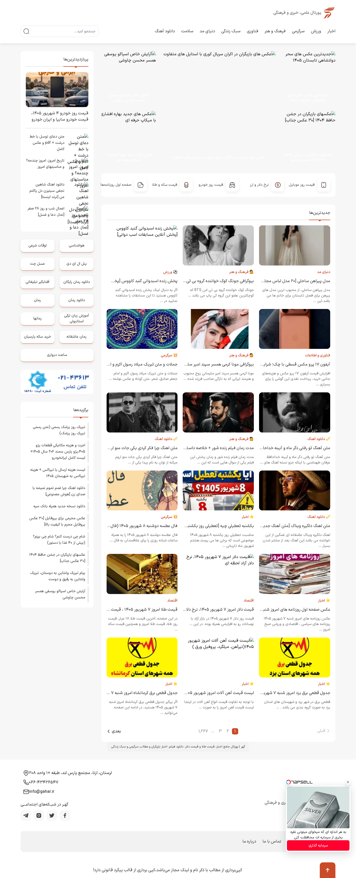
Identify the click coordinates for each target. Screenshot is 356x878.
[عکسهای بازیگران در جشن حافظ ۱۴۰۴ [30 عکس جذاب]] (305, 138)
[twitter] (52, 815)
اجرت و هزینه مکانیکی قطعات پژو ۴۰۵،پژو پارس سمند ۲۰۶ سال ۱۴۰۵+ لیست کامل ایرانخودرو (57, 452)
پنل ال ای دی (76, 264)
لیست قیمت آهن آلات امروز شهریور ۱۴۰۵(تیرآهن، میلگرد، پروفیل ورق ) (193, 693)
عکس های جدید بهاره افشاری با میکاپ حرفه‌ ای (128, 157)
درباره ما (249, 841)
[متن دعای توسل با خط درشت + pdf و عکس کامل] (77, 144)
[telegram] (26, 815)
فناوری (252, 31)
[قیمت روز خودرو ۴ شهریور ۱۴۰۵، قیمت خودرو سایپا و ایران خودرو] (57, 89)
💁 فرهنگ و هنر (241, 272)
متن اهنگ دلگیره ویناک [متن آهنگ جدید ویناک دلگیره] (284, 526)
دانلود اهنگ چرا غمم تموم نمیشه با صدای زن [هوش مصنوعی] (59, 491)
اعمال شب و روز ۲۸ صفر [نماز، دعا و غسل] (46, 212)
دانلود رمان (76, 300)
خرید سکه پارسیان (37, 336)
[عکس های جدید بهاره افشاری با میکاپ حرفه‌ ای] (126, 138)
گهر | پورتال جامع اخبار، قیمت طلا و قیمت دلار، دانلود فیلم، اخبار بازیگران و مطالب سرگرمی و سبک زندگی (178, 746)
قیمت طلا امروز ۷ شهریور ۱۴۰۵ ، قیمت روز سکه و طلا (131, 610)
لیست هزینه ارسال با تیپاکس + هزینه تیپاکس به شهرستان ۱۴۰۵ (57, 473)
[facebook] (65, 815)
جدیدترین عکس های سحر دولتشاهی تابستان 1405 (308, 97)
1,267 (203, 731)
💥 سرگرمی (169, 355)
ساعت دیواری (57, 355)
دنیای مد (207, 31)
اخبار (331, 31)
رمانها (37, 318)
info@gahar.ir (41, 792)
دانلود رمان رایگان (76, 282)
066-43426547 (43, 782)
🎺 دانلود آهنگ (319, 439)
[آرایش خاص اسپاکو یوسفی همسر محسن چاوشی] (128, 78)
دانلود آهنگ (165, 31)
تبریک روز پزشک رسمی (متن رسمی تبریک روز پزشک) (59, 430)
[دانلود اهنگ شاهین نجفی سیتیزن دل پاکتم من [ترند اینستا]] (77, 192)
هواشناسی (76, 245)
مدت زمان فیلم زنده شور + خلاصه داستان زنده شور (210, 448)
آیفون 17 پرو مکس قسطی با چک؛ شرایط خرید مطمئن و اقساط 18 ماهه (269, 364)
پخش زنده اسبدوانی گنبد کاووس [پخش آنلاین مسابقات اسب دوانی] (118, 281)
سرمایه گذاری (318, 845)
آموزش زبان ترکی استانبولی (76, 318)
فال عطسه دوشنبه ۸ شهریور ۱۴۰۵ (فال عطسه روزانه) (132, 526)
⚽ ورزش (170, 272)
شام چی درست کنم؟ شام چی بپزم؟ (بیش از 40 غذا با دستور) (59, 540)
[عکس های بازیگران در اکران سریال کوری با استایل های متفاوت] (213, 108)
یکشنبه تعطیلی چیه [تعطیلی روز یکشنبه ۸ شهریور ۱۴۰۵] (206, 526)
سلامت (187, 31)
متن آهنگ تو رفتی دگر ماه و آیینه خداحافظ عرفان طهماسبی (280, 448)
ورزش (316, 31)
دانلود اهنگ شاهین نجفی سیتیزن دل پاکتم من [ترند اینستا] (46, 191)
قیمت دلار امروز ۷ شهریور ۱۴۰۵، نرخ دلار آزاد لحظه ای (208, 610)
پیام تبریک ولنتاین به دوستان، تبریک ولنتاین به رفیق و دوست (57, 576)
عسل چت (37, 264)
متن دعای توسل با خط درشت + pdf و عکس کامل (47, 143)
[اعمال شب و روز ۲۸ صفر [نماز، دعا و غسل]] (77, 216)
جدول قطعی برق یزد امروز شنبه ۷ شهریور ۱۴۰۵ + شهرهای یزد (277, 693)
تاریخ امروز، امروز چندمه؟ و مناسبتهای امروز (45, 164)
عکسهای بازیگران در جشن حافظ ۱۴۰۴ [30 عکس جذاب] (308, 157)
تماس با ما (271, 841)
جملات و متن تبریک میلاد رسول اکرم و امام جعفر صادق (130, 364)
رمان (37, 300)
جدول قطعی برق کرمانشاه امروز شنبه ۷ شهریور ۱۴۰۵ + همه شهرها (120, 693)
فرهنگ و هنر (275, 31)
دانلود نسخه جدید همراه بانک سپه (59, 506)
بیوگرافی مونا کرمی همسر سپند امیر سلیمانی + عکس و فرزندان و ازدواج (193, 364)
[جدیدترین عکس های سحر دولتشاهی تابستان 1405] (305, 78)
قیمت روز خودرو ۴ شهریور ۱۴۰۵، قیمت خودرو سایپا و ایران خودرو (59, 116)
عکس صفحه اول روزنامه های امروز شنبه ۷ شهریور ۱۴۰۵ (282, 610)
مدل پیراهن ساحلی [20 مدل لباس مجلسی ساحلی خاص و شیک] (275, 281)
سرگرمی (298, 31)
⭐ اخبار (248, 517)
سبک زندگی (231, 31)
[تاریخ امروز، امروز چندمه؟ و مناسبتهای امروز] (77, 168)
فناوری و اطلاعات (317, 355)
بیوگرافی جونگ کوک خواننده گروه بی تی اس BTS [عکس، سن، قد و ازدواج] (190, 281)
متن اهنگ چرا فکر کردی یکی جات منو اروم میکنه (136, 448)
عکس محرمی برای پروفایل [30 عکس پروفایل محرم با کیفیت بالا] (57, 521)
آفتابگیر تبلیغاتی (37, 282)
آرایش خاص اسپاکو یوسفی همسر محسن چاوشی (128, 97)
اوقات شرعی (37, 245)
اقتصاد (249, 600)
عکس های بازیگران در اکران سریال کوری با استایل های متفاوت (218, 157)
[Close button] (348, 782)
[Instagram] (39, 815)
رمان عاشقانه (76, 336)
